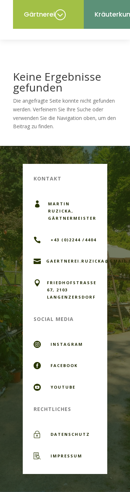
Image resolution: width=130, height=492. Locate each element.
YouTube (63, 387)
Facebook (64, 365)
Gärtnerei (39, 14)
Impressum (66, 456)
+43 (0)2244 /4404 (73, 239)
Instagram (67, 344)
